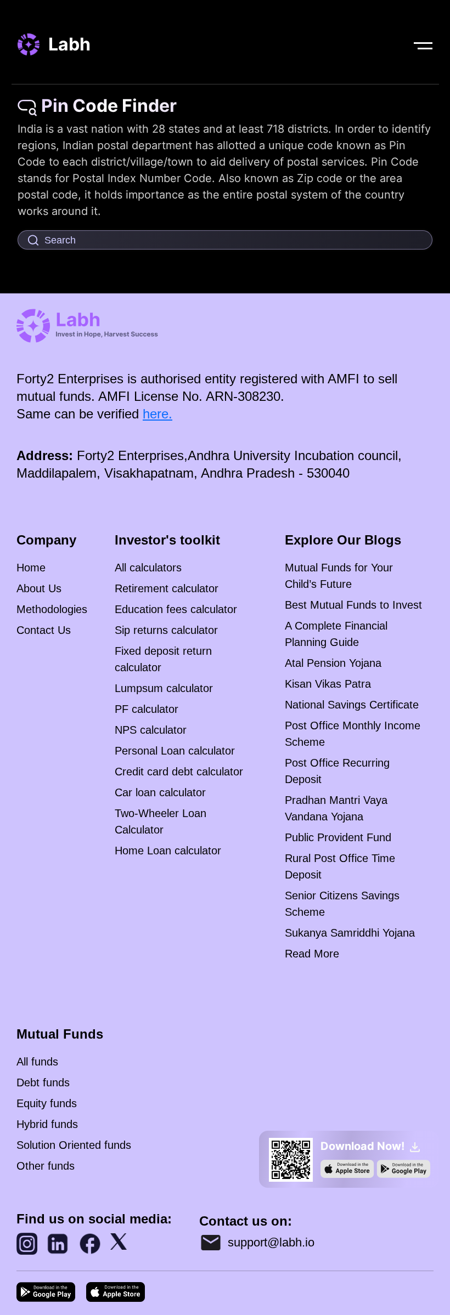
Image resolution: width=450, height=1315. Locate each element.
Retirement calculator (166, 588)
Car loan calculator (160, 792)
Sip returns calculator (166, 630)
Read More (312, 954)
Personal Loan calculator (175, 751)
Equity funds (46, 1103)
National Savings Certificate (352, 705)
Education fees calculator (176, 609)
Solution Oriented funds (73, 1145)
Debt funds (43, 1082)
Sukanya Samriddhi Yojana (350, 933)
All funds (37, 1062)
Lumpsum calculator (164, 688)
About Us (38, 588)
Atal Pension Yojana (333, 663)
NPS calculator (151, 730)
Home (31, 568)
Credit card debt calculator (179, 772)
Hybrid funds (47, 1124)
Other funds (45, 1166)
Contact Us (43, 630)
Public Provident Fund (338, 837)
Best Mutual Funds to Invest (353, 605)
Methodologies (51, 609)
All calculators (148, 568)
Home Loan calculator (168, 850)
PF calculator (146, 709)
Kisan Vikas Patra (328, 684)
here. (157, 413)
